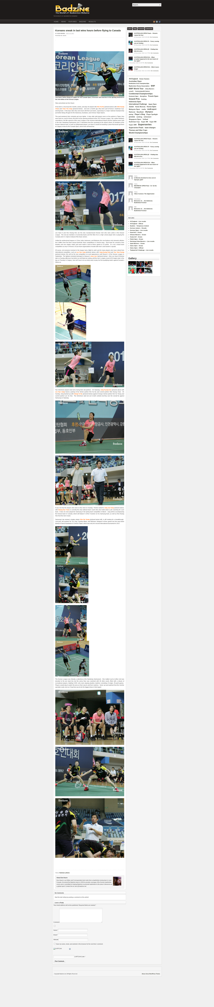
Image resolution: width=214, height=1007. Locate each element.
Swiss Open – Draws (136, 246)
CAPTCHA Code (79, 956)
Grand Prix (134, 99)
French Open (153, 96)
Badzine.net (73, 8)
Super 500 (152, 122)
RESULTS (92, 22)
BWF (153, 86)
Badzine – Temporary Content (139, 226)
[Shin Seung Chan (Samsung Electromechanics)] (71, 602)
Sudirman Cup (134, 122)
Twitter (157, 22)
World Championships (138, 133)
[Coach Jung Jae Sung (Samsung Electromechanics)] (89, 857)
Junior (131, 107)
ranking (139, 117)
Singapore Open (135, 119)
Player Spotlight (152, 114)
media (144, 109)
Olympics (149, 112)
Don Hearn (61, 33)
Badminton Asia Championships (139, 83)
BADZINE (82, 22)
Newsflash (140, 112)
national (112, 111)
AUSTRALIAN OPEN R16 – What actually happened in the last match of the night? (146, 59)
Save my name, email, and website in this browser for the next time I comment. (79, 944)
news (64, 35)
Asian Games (144, 79)
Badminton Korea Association (139, 86)
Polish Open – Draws (136, 239)
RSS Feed (154, 22)
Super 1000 (133, 125)
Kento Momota (140, 107)
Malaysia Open (134, 109)
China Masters (149, 89)
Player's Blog (140, 114)
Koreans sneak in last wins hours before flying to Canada (88, 30)
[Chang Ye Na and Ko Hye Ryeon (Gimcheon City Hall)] (71, 640)
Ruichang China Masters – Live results (142, 241)
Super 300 (144, 122)
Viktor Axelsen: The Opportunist (144, 194)
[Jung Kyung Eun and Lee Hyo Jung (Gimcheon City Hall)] (89, 387)
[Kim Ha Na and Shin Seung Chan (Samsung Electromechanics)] (89, 96)
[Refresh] (70, 949)
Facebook (159, 22)
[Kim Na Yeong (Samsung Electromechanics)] (71, 564)
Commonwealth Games (142, 91)
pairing (131, 114)
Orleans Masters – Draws (138, 235)
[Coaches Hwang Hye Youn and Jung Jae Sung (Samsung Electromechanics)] (89, 504)
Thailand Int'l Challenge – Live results (141, 250)
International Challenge (138, 104)
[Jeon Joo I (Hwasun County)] (70, 339)
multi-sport (151, 109)
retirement (147, 117)
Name (55, 930)
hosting (143, 99)
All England (133, 79)
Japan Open (152, 104)
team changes (150, 128)
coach (131, 91)
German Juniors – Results (138, 228)
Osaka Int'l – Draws (136, 237)
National (62, 873)
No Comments (154, 37)
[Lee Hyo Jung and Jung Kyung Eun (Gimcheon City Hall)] (89, 229)
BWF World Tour (136, 89)
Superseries (145, 124)
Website (56, 939)
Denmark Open (133, 96)
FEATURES (72, 22)
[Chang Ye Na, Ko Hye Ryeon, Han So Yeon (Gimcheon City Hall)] (89, 744)
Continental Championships (141, 94)
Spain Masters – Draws (137, 243)
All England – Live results (138, 221)
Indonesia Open (135, 102)
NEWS (63, 22)
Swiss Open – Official (136, 248)
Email (55, 935)
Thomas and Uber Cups (138, 130)
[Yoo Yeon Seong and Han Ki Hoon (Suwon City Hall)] (73, 302)
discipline (143, 96)
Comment (56, 922)
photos (63, 103)
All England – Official (136, 223)
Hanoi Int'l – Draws (136, 232)
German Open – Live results (139, 230)
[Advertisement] (81, 46)
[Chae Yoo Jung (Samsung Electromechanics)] (89, 179)
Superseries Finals (136, 128)
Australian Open (135, 81)
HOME (56, 22)
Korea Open (151, 107)
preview (132, 117)
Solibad (145, 119)
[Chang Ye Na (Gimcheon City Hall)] (89, 453)
